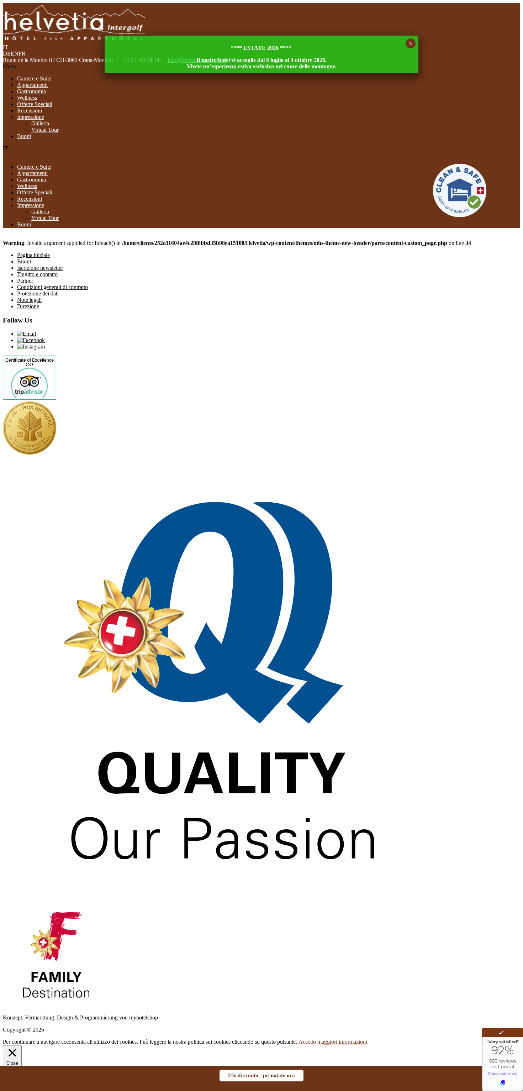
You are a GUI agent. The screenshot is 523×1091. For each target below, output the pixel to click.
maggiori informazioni (342, 1042)
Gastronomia (31, 91)
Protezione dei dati (38, 293)
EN (15, 54)
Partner (25, 281)
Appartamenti (32, 85)
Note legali (29, 300)
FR (22, 54)
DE (7, 54)
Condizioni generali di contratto (52, 287)
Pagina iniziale (33, 255)
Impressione (30, 117)
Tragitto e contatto (37, 274)
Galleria (40, 123)
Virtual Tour (45, 130)
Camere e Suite (34, 78)
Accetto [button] (307, 1042)
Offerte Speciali (34, 104)
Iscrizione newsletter (40, 268)
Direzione (28, 306)
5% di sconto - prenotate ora (261, 1075)
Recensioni (29, 110)
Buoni (24, 136)
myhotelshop (143, 1017)
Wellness (27, 98)
